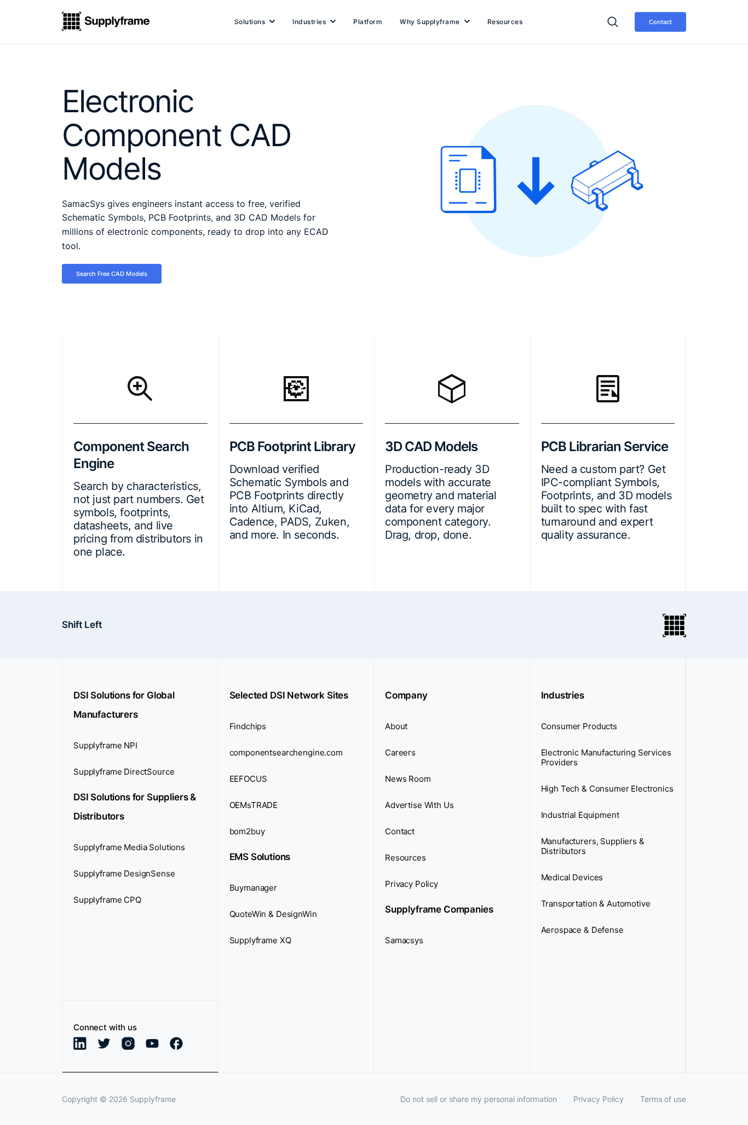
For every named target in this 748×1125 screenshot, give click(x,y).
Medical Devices (572, 877)
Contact (660, 22)
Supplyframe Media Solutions (129, 847)
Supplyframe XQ (260, 940)
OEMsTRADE (253, 805)
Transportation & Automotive (596, 903)
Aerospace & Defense (582, 930)
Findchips (248, 726)
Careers (400, 752)
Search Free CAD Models (111, 274)
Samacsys (404, 940)
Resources (505, 22)
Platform (367, 22)
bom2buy (247, 831)
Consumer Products (579, 726)
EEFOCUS (248, 779)
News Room (408, 779)
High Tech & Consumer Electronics (607, 788)
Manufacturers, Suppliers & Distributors (593, 846)
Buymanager (253, 887)
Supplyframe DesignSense (124, 873)
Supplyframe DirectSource (123, 771)
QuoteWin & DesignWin (273, 914)
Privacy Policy (411, 884)
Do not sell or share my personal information (478, 1099)
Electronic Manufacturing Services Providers (606, 757)
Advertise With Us (419, 805)
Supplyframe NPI (105, 745)
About (396, 726)
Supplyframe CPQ (107, 900)
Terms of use (663, 1099)
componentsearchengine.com (286, 752)
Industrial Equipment (580, 815)
